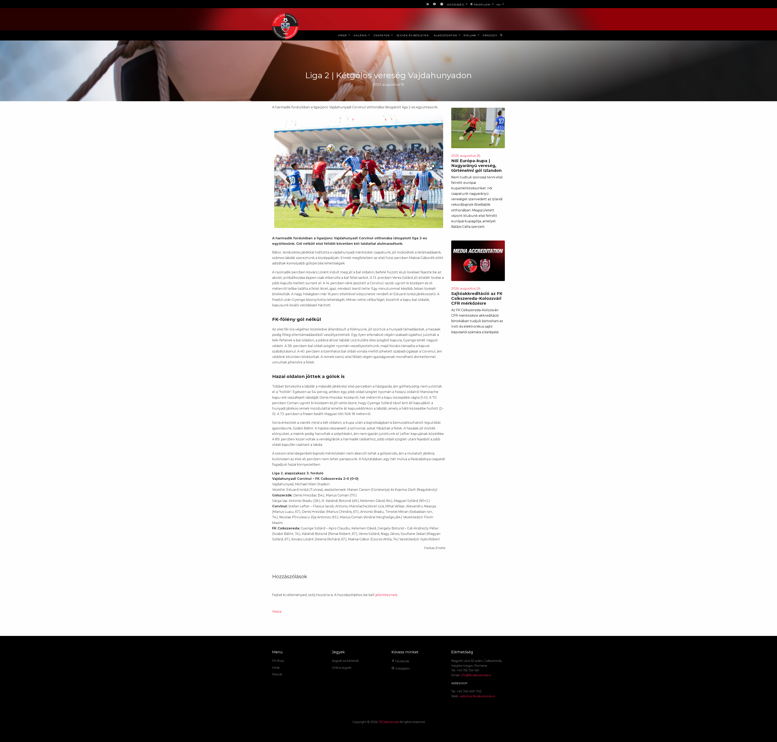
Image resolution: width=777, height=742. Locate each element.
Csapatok (382, 35)
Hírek (343, 35)
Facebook (401, 661)
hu (499, 4)
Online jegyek (341, 668)
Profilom (482, 4)
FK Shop (278, 661)
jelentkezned (386, 595)
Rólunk (470, 35)
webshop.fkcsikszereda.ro (477, 696)
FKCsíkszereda (388, 722)
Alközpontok (446, 35)
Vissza (276, 611)
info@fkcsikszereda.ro (476, 675)
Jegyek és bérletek (412, 35)
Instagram (402, 668)
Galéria (360, 35)
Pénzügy (490, 35)
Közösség (456, 4)
